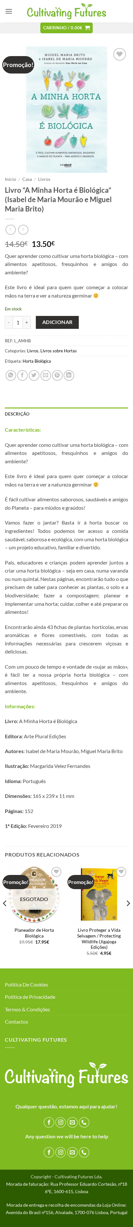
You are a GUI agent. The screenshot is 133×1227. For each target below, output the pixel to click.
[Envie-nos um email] (72, 1122)
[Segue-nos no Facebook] (49, 1122)
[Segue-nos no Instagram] (60, 1122)
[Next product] (10, 230)
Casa (27, 179)
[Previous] (5, 916)
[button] (9, 11)
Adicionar (57, 322)
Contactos (16, 1021)
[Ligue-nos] (84, 1122)
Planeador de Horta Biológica (34, 933)
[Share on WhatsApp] (10, 375)
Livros (44, 179)
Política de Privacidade (30, 997)
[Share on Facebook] (22, 375)
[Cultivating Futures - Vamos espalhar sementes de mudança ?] (66, 11)
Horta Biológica (37, 361)
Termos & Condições (27, 1009)
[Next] (128, 916)
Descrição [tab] (17, 414)
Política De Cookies (26, 984)
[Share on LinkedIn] (69, 375)
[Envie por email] (45, 375)
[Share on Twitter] (34, 375)
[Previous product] (23, 230)
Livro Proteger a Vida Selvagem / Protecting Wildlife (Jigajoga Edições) (99, 939)
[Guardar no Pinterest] (57, 375)
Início (10, 179)
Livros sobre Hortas (58, 350)
